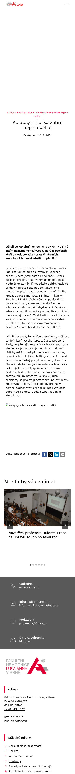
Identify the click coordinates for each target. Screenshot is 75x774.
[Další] (65, 525)
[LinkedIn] (56, 454)
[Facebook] (44, 454)
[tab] (30, 565)
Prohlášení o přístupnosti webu (30, 771)
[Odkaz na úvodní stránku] (27, 667)
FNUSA (10, 112)
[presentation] (37, 507)
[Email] (62, 454)
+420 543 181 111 (29, 587)
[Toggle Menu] (67, 4)
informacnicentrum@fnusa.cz (39, 605)
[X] (50, 454)
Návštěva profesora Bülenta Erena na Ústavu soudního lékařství (37, 535)
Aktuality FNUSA (25, 112)
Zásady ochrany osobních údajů (30, 766)
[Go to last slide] (10, 525)
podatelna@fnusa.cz (33, 623)
